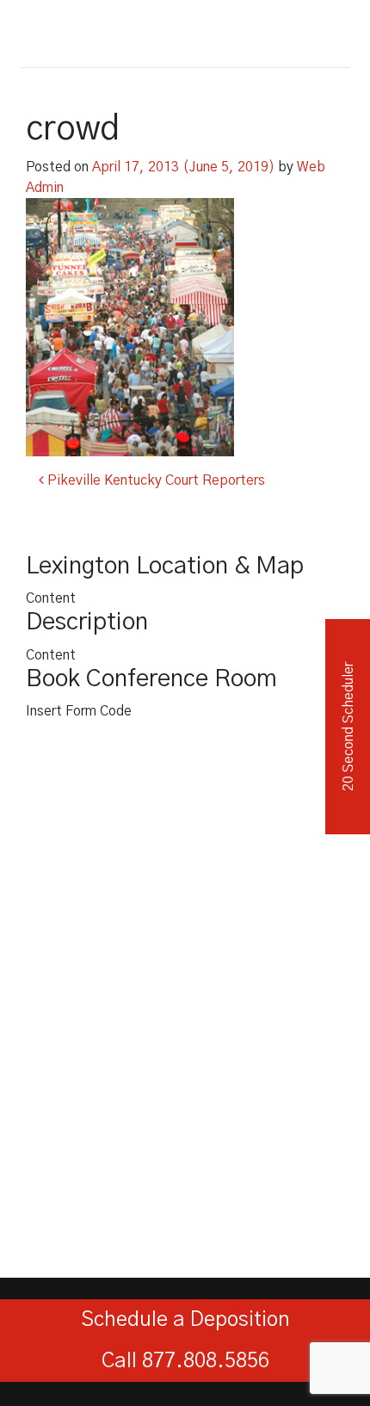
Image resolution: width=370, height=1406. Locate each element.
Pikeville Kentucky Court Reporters (154, 480)
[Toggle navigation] (330, 30)
